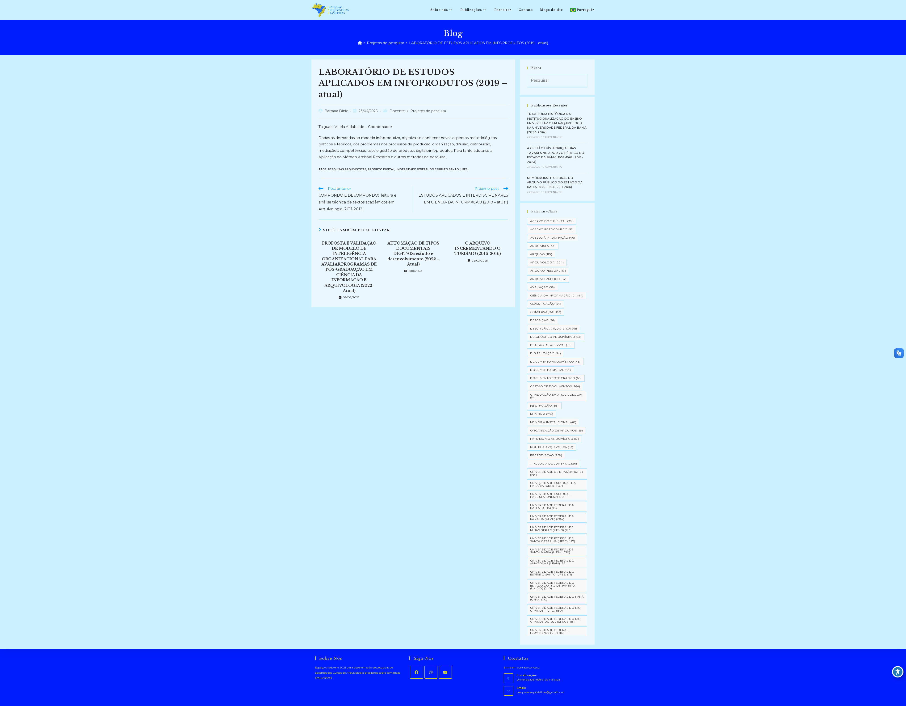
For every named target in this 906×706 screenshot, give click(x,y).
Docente (397, 111)
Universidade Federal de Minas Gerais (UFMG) (552, 528)
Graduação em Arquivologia (556, 396)
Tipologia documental (553, 463)
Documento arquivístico (555, 361)
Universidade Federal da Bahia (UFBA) (552, 506)
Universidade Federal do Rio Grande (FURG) (555, 609)
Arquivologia (547, 262)
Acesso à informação (552, 237)
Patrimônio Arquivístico (554, 438)
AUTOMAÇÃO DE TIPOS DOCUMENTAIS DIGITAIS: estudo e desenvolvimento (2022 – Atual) (413, 254)
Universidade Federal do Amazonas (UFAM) (552, 562)
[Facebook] (416, 672)
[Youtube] (445, 672)
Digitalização (545, 353)
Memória (541, 414)
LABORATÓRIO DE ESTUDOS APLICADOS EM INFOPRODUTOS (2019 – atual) (478, 43)
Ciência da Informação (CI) (556, 295)
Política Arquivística (551, 447)
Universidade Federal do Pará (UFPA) (557, 598)
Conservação (545, 312)
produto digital (381, 169)
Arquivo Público (548, 279)
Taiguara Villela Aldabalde (341, 126)
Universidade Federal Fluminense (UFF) (549, 631)
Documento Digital (550, 370)
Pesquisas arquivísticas (347, 169)
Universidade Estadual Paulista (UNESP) (550, 495)
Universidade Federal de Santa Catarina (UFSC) (552, 540)
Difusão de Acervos (550, 345)
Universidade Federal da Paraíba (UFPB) (552, 517)
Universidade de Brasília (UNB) (556, 473)
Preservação (546, 455)
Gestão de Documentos (555, 386)
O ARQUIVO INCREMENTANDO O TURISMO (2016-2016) (477, 248)
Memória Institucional (553, 422)
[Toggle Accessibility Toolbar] (897, 671)
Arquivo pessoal (548, 270)
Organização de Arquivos (556, 430)
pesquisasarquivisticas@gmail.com (540, 692)
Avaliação (542, 287)
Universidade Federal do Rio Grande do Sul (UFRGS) (555, 620)
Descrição (542, 320)
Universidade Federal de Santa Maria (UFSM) (552, 551)
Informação (544, 405)
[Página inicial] (360, 43)
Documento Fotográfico (556, 378)
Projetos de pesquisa (428, 111)
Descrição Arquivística (553, 328)
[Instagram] (430, 672)
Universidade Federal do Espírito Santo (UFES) (432, 169)
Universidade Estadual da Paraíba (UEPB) (553, 484)
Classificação (545, 303)
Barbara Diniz (336, 111)
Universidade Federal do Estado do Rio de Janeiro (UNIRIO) (552, 585)
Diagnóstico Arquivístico (555, 336)
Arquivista (542, 246)
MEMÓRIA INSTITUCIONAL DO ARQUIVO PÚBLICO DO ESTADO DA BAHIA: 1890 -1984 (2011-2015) (555, 182)
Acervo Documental (551, 221)
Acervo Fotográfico (551, 229)
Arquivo (541, 254)
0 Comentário (552, 137)
